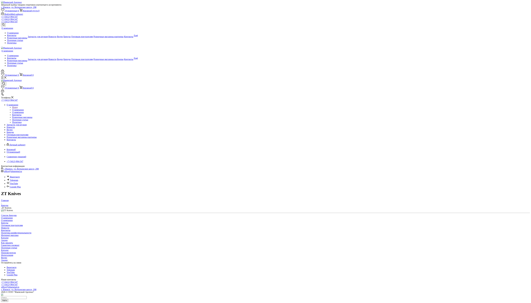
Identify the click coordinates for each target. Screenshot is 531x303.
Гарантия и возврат (10, 245)
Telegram (14, 180)
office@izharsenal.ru (13, 171)
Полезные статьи (9, 248)
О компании (18, 110)
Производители (8, 253)
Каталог (5, 238)
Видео (4, 258)
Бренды (4, 223)
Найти (4, 300)
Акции (4, 240)
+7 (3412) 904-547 (9, 16)
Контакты (5, 230)
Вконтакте (15, 177)
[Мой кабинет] (2, 71)
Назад (15, 107)
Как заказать (7, 243)
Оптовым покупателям (12, 225)
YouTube (14, 183)
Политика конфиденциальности (16, 233)
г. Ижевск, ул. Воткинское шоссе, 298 (18, 7)
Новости (5, 228)
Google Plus (15, 187)
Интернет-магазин (10, 235)
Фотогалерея (7, 255)
